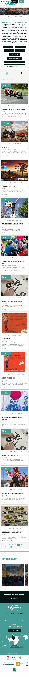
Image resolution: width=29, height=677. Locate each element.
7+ (12, 544)
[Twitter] (18, 613)
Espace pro (19, 650)
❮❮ (2, 544)
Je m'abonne (14, 598)
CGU (21, 653)
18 (21, 544)
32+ (2, 547)
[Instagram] (17, 613)
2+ (9, 544)
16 (15, 544)
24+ (24, 544)
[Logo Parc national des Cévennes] (20, 664)
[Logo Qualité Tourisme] (13, 657)
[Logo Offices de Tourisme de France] (8, 657)
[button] (24, 1)
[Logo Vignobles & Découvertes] (14, 670)
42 (5, 547)
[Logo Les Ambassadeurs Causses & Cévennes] (27, 664)
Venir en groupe (11, 650)
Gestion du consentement (12, 653)
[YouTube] (20, 613)
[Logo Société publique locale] (7, 663)
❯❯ (11, 547)
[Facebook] (15, 613)
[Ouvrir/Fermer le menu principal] (1, 3)
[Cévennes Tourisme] (11, 3)
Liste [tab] (7, 75)
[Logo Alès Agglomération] (20, 657)
